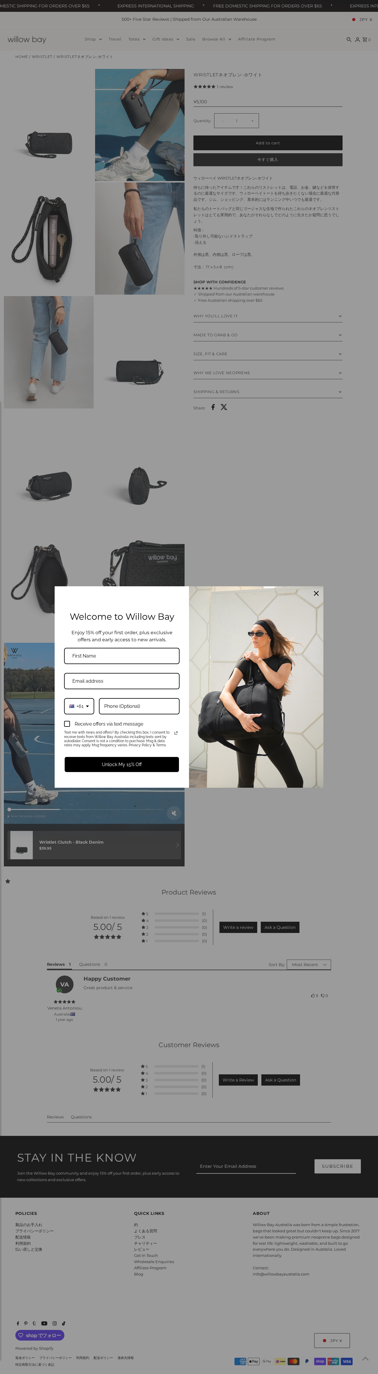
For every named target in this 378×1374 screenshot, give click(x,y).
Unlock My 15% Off (122, 764)
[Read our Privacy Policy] (176, 733)
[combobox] (79, 706)
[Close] (316, 593)
